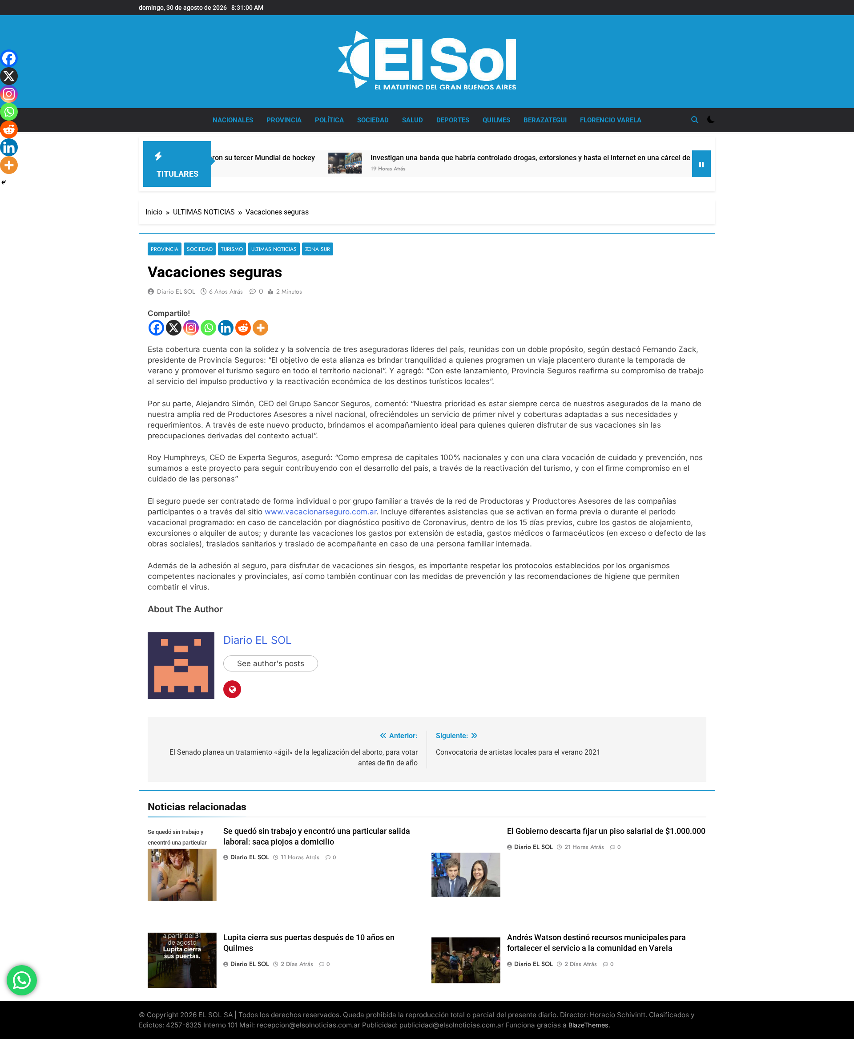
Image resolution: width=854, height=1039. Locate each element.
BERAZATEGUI (545, 120)
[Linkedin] (226, 328)
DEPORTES (452, 120)
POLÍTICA (329, 120)
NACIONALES (233, 120)
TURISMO (232, 249)
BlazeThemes (588, 1025)
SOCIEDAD (373, 120)
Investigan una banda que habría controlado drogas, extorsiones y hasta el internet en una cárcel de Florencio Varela (512, 158)
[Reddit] (243, 328)
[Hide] (3, 182)
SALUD (412, 120)
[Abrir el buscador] (694, 119)
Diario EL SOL (176, 291)
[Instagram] (191, 328)
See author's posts (270, 663)
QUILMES (496, 120)
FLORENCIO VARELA (610, 120)
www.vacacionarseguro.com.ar (320, 511)
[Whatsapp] (208, 328)
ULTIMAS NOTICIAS (274, 249)
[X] (173, 328)
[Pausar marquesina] (701, 163)
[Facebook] (156, 328)
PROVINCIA (284, 120)
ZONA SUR (317, 249)
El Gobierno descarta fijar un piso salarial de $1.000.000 (606, 831)
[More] (260, 328)
